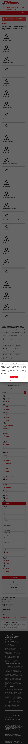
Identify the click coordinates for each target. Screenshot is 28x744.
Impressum (14, 380)
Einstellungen (23, 377)
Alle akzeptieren (14, 377)
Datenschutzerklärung (6, 380)
